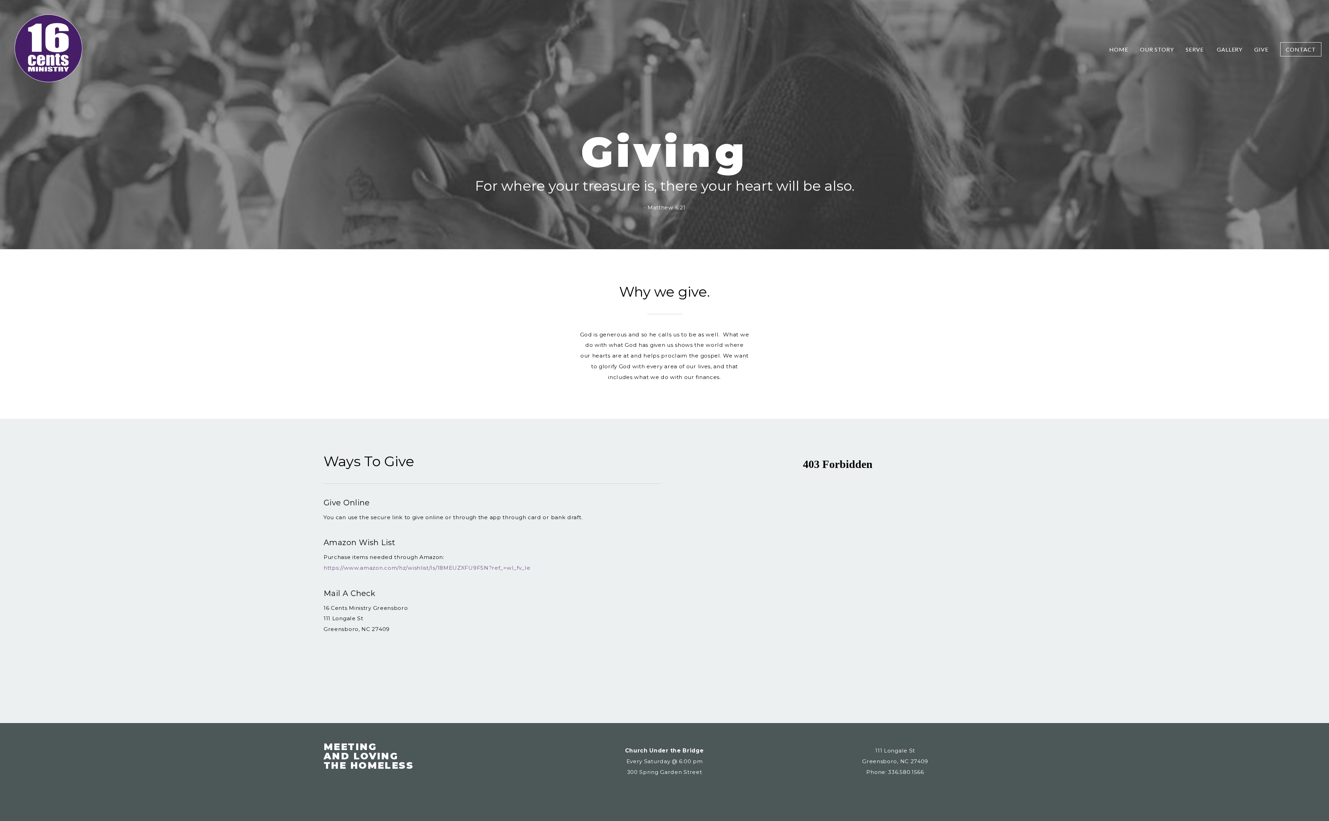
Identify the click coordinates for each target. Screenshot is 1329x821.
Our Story (1157, 49)
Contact (1301, 49)
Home (1118, 49)
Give (1261, 49)
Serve (1195, 49)
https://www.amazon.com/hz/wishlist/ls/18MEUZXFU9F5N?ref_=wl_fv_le (427, 568)
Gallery (1230, 49)
